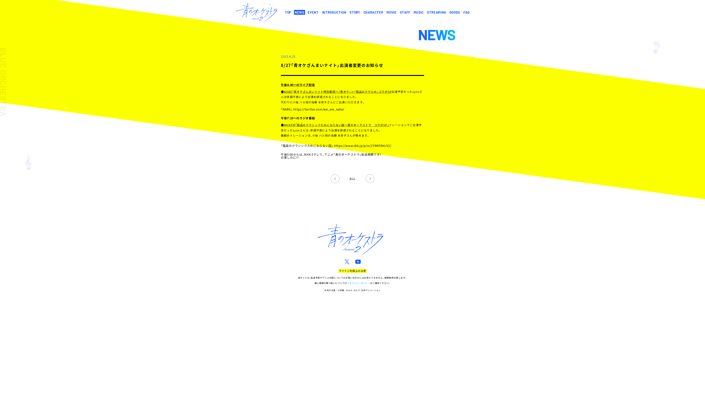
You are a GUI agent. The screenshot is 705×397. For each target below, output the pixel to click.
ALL (352, 179)
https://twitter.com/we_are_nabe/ (318, 109)
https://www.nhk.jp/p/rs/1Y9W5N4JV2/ (362, 145)
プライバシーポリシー (358, 283)
